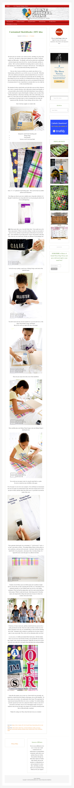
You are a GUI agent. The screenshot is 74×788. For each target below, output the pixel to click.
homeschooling (14, 729)
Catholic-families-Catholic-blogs (17, 727)
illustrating (19, 729)
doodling (34, 727)
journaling (23, 729)
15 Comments (31, 36)
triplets (9, 730)
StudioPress (49, 779)
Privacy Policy (14, 743)
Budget (13, 725)
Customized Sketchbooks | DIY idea (26, 31)
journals (27, 729)
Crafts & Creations (18, 725)
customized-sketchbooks (28, 727)
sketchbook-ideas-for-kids (33, 729)
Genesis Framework (42, 779)
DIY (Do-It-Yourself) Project (27, 725)
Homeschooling (35, 725)
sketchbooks (40, 729)
